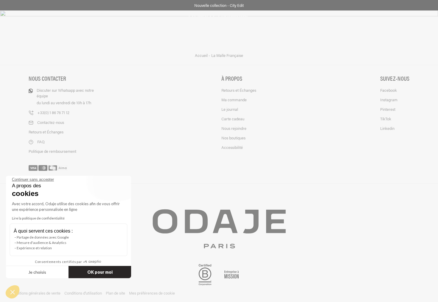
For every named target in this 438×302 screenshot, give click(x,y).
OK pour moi (100, 272)
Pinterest (387, 109)
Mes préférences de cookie (152, 293)
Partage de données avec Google (43, 237)
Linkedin (387, 128)
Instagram (388, 99)
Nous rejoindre (233, 128)
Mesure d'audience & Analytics (41, 242)
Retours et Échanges (46, 132)
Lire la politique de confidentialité (38, 218)
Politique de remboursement (52, 151)
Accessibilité (232, 147)
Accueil (202, 55)
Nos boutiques (233, 138)
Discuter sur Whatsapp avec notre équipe (65, 96)
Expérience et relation (34, 248)
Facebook (388, 90)
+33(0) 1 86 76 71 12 (53, 112)
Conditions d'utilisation (83, 293)
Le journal (229, 109)
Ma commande (234, 99)
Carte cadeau (232, 119)
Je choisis (37, 272)
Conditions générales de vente (35, 293)
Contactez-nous (50, 122)
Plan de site (115, 293)
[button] (12, 292)
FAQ (41, 141)
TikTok (385, 119)
